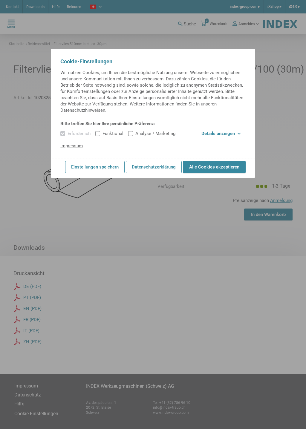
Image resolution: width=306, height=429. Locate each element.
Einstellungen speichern (95, 167)
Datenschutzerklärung (154, 167)
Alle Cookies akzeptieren (214, 167)
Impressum (71, 145)
